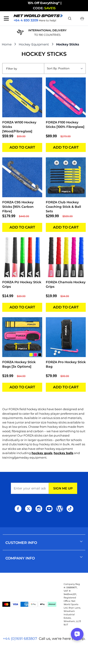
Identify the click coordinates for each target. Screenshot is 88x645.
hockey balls (63, 453)
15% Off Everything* (44, 3)
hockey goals (42, 453)
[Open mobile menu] (6, 18)
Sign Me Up (63, 488)
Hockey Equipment (34, 44)
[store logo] (38, 15)
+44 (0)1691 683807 (20, 638)
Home (7, 44)
